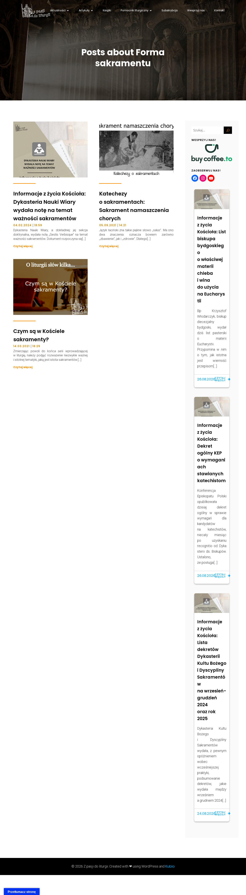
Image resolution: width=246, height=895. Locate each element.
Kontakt (219, 10)
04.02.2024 (22, 225)
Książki (107, 10)
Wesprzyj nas (196, 10)
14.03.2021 (21, 346)
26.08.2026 (206, 379)
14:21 (122, 225)
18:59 (38, 225)
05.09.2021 (107, 225)
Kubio (170, 866)
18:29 (36, 346)
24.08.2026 (206, 813)
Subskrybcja (170, 10)
